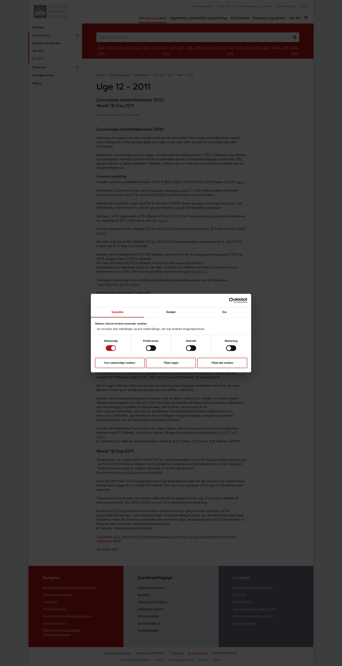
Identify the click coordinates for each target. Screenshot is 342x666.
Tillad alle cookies (222, 362)
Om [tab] (224, 311)
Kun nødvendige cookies (119, 362)
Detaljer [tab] (171, 311)
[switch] (151, 348)
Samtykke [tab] (118, 311)
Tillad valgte (171, 362)
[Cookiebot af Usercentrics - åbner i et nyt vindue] (231, 300)
